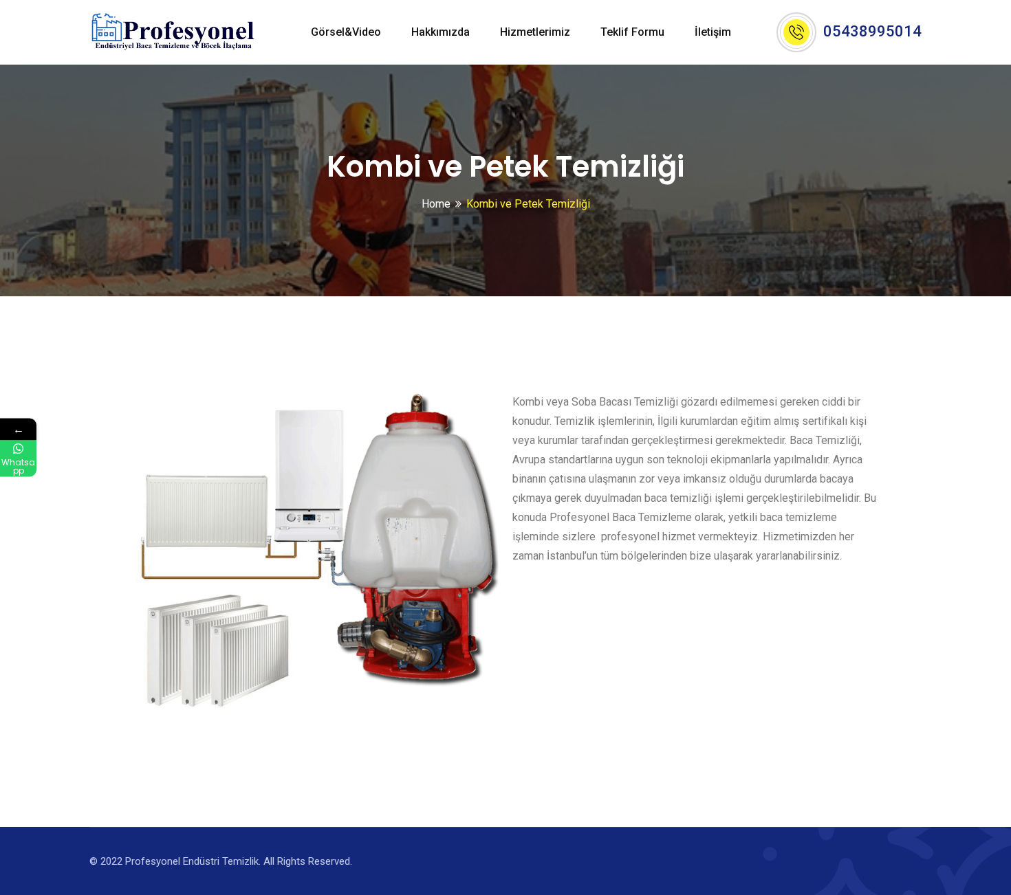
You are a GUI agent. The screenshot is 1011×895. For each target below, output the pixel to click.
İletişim (713, 31)
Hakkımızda (440, 31)
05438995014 (872, 31)
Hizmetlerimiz (535, 31)
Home (436, 203)
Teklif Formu (632, 31)
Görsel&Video (346, 31)
